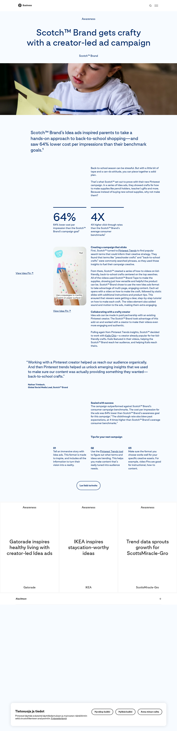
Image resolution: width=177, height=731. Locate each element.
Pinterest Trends (127, 250)
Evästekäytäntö (59, 718)
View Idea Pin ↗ (24, 273)
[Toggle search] (150, 6)
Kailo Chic (110, 335)
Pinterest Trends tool (111, 451)
